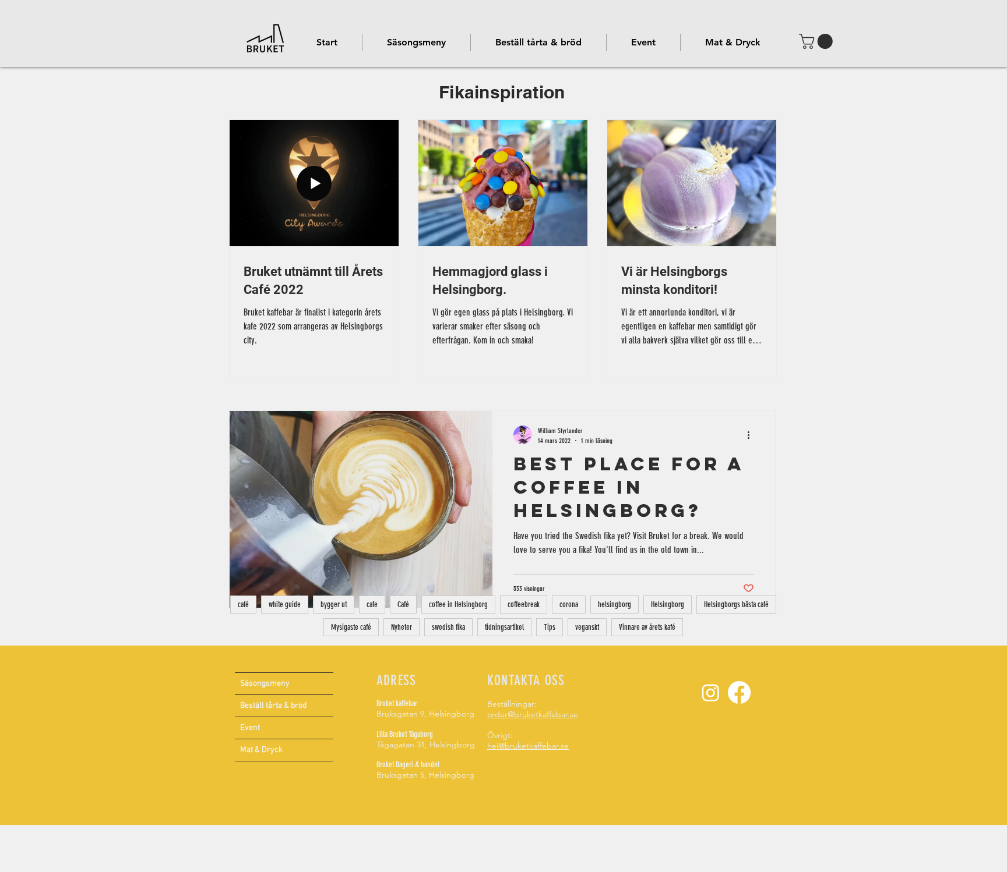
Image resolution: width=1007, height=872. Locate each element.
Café (403, 604)
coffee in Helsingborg (458, 604)
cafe (372, 604)
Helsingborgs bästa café (736, 604)
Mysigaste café (351, 627)
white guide (285, 604)
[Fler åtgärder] (752, 435)
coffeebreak (524, 604)
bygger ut (334, 604)
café (243, 604)
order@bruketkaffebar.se (532, 714)
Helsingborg (667, 604)
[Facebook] (739, 692)
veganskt (587, 627)
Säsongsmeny (265, 684)
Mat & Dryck (261, 750)
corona (568, 604)
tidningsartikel (504, 627)
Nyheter (401, 627)
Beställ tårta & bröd (273, 706)
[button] (643, 42)
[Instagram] (710, 692)
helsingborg (614, 604)
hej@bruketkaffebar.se (528, 745)
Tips (549, 627)
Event (250, 728)
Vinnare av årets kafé (647, 627)
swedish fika (448, 627)
